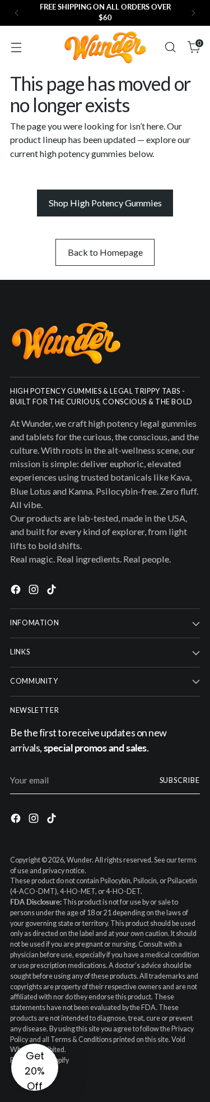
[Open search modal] (169, 47)
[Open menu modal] (15, 47)
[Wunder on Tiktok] (52, 591)
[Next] (193, 13)
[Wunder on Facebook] (17, 591)
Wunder (79, 860)
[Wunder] (105, 47)
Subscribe (180, 780)
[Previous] (16, 13)
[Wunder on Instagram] (34, 591)
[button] (34, 1067)
